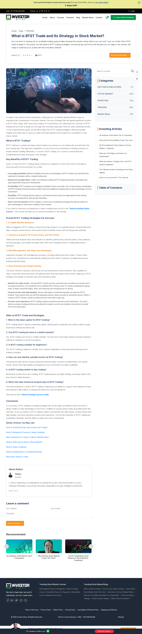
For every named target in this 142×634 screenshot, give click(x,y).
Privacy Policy (46, 610)
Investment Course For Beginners (58, 592)
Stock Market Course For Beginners (52, 589)
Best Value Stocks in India (17, 457)
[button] (139, 2)
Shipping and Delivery (109, 610)
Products (70, 17)
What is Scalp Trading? (100, 598)
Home (44, 17)
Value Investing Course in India (35, 394)
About (52, 17)
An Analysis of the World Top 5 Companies (115, 135)
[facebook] (40, 11)
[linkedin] (46, 11)
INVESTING (103, 100)
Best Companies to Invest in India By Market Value (27, 437)
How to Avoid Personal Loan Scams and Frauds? (27, 427)
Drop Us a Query (104, 631)
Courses (60, 17)
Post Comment (14, 523)
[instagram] (44, 11)
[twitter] (42, 11)
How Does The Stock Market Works (120, 592)
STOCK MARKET (105, 94)
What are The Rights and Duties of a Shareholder (101, 595)
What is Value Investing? (16, 447)
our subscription (101, 2)
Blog (78, 17)
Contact (99, 17)
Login (132, 11)
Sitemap (121, 617)
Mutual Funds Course (53, 595)
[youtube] (49, 11)
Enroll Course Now (119, 55)
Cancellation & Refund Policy (88, 610)
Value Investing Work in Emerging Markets (24, 452)
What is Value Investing (92, 589)
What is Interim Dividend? (120, 598)
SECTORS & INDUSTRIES (109, 87)
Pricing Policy (70, 610)
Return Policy (58, 610)
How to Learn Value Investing (113, 589)
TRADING (30, 31)
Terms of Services (31, 610)
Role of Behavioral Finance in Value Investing (25, 432)
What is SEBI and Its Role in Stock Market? (24, 442)
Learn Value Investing (124, 17)
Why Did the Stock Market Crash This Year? (116, 140)
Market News (87, 17)
